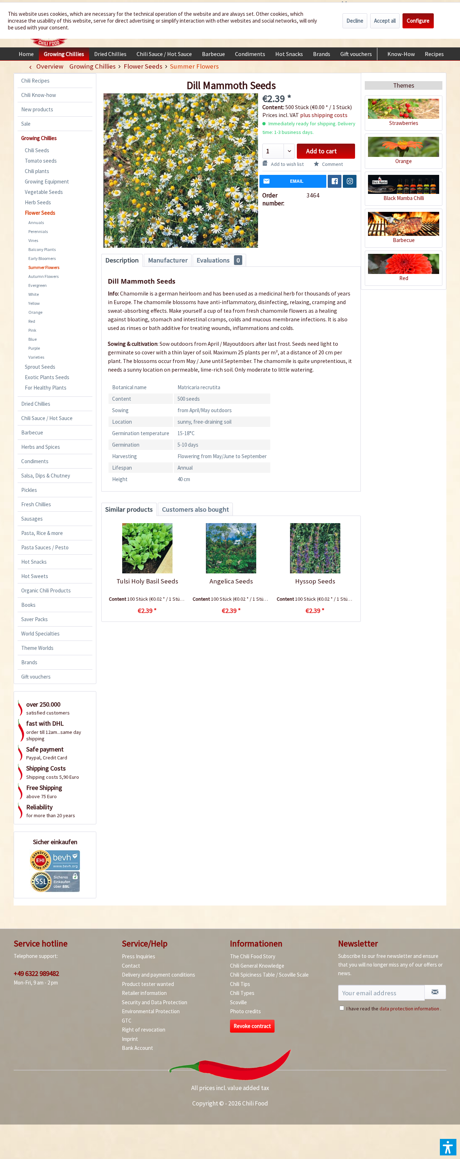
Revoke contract (252, 1026)
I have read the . (393, 1008)
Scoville (238, 1002)
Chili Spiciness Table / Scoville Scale (269, 974)
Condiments (35, 461)
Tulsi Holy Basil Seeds (147, 581)
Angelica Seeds (231, 581)
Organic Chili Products (46, 590)
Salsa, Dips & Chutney (45, 475)
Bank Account (137, 1047)
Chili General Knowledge (257, 965)
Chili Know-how (38, 95)
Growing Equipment (47, 181)
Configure (418, 20)
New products (37, 109)
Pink (32, 330)
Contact (131, 965)
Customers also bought (195, 509)
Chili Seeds (37, 150)
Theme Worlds (37, 647)
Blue (32, 339)
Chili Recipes (35, 80)
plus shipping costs (324, 114)
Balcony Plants (42, 249)
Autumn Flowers (43, 276)
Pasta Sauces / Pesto (45, 547)
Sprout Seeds (40, 366)
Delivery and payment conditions (158, 974)
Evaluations (218, 260)
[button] (448, 1147)
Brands (29, 662)
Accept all (385, 20)
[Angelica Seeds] (231, 548)
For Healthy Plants (45, 387)
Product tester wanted (148, 984)
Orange (35, 312)
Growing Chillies (39, 138)
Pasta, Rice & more (42, 533)
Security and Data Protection (154, 1002)
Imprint (130, 1038)
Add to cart (321, 151)
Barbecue (32, 432)
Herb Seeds (38, 202)
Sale (26, 123)
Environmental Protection (151, 1011)
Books (28, 604)
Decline (354, 20)
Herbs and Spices (40, 446)
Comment (332, 164)
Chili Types (242, 993)
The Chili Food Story (252, 956)
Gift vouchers (36, 676)
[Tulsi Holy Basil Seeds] (147, 548)
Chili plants (37, 171)
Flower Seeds (40, 212)
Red (31, 321)
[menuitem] (26, 53)
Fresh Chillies (36, 504)
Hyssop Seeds (315, 581)
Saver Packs (34, 619)
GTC (127, 1020)
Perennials (38, 231)
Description (122, 260)
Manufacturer (168, 260)
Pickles (29, 490)
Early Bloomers (42, 258)
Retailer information (144, 993)
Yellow (34, 303)
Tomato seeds (41, 160)
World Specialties (40, 633)
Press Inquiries (138, 956)
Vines (33, 240)
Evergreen (37, 285)
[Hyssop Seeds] (315, 548)
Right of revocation (143, 1029)
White (33, 294)
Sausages (32, 518)
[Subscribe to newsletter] (435, 992)
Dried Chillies (35, 403)
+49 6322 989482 (36, 973)
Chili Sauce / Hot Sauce (47, 418)
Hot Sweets (34, 576)
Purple (34, 348)
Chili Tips (240, 984)
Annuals (36, 222)
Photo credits (245, 1011)
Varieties (36, 357)
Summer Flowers (43, 267)
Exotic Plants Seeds (47, 377)
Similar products (129, 509)
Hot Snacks (34, 561)
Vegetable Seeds (44, 191)
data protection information (409, 1008)
